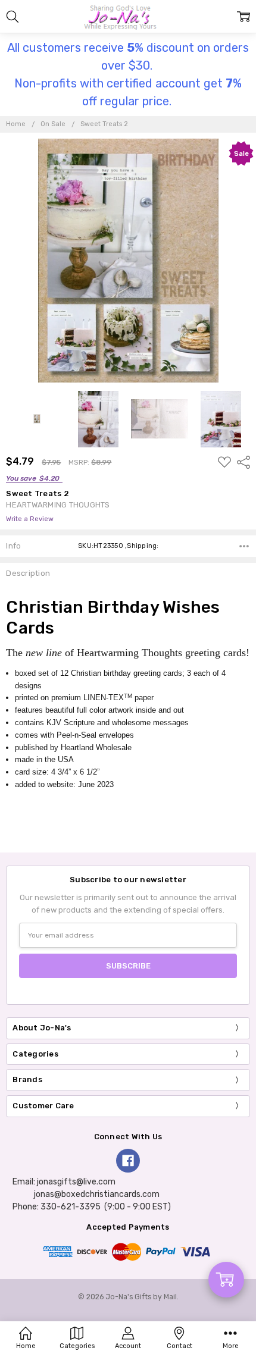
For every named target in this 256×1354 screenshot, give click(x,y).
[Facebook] (128, 1161)
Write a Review (30, 519)
